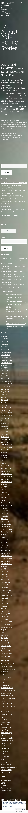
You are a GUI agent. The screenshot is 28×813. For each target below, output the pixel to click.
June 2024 (4, 397)
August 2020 (5, 508)
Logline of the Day (7, 714)
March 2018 (5, 579)
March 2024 (5, 405)
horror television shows (13, 129)
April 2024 (4, 402)
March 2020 (5, 521)
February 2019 (6, 550)
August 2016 (5, 630)
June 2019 (4, 540)
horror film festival (7, 695)
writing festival (11, 133)
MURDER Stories (6, 727)
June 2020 (4, 513)
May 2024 (4, 400)
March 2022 (5, 466)
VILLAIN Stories (6, 764)
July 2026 (4, 339)
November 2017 (6, 590)
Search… (4, 162)
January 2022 (5, 471)
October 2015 (5, 656)
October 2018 (5, 561)
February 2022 (6, 468)
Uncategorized (6, 762)
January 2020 (5, 526)
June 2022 (4, 460)
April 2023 (4, 434)
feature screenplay (7, 688)
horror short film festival (9, 706)
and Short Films (10, 135)
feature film (5, 685)
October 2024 (5, 389)
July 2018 (4, 569)
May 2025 (4, 373)
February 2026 (6, 352)
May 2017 (4, 606)
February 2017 (5, 614)
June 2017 (4, 603)
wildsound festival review (8, 131)
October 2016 (5, 624)
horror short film (10, 126)
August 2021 (5, 484)
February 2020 (6, 524)
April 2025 (4, 376)
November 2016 (6, 622)
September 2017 (6, 595)
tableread (23, 129)
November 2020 (6, 503)
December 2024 (6, 384)
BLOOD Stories (6, 672)
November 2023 (6, 415)
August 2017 (5, 598)
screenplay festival (7, 738)
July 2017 (4, 600)
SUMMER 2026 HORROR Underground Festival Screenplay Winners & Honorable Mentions (14, 185)
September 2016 (6, 627)
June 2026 (4, 341)
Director (4, 682)
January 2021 (5, 500)
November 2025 (6, 360)
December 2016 (6, 619)
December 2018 (6, 556)
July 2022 (4, 458)
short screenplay (6, 743)
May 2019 (4, 542)
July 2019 (4, 537)
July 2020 (4, 511)
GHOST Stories (6, 693)
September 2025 (6, 363)
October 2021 (5, 479)
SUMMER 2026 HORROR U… (15, 295)
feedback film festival (14, 124)
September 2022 (6, 452)
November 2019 (6, 529)
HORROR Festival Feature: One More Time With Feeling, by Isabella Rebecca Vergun (13, 203)
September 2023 (6, 421)
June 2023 (4, 429)
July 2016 (4, 632)
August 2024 (5, 392)
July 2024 (4, 394)
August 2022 (5, 455)
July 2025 (4, 368)
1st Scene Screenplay (8, 664)
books (3, 674)
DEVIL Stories (5, 680)
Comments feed (6, 788)
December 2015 (6, 651)
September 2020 (6, 505)
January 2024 (5, 410)
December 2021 (6, 474)
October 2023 (5, 418)
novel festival (5, 730)
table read (4, 751)
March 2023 (5, 437)
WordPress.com (6, 790)
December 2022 (6, 444)
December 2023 (6, 413)
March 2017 (5, 611)
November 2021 (6, 476)
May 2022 (4, 463)
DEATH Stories (6, 677)
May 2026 (4, 344)
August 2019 (5, 534)
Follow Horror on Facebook (10, 215)
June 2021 (4, 489)
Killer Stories (5, 711)
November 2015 (6, 653)
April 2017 (4, 608)
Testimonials (5, 756)
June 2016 (4, 635)
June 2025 (4, 370)
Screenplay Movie (7, 740)
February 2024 (6, 407)
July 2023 (4, 426)
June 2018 (4, 571)
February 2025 (6, 381)
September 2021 (6, 482)
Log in (3, 783)
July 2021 (4, 487)
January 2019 (5, 553)
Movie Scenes (5, 725)
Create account (6, 780)
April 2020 (4, 519)
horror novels (5, 701)
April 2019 (4, 545)
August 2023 (5, 423)
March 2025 (5, 378)
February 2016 (6, 646)
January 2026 (5, 355)
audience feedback (16, 122)
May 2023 (4, 431)
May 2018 (4, 574)
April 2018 (4, 577)
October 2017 (5, 593)
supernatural (5, 748)
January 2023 (5, 442)
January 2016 (5, 648)
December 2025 (6, 357)
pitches (3, 735)
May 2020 (4, 516)
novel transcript (6, 733)
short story (5, 746)
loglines (3, 717)
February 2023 (6, 439)
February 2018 (6, 582)
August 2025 (5, 365)
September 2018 (6, 564)
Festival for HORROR (11, 800)
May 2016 (4, 638)
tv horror (4, 759)
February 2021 (6, 497)
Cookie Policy (10, 806)
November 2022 (6, 447)
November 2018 (6, 558)
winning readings (6, 770)
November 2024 (6, 386)
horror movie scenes (8, 698)
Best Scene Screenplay (8, 669)
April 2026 (4, 347)
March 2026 (5, 349)
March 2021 (5, 495)
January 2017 (5, 616)
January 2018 (5, 585)
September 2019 (6, 532)
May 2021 (4, 492)
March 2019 (5, 548)
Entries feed (5, 785)
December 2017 (6, 587)
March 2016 (5, 643)
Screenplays (4, 139)
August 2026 (5, 336)
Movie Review (5, 722)
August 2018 (5, 566)
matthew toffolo (6, 719)
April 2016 (4, 640)
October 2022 (5, 450)
